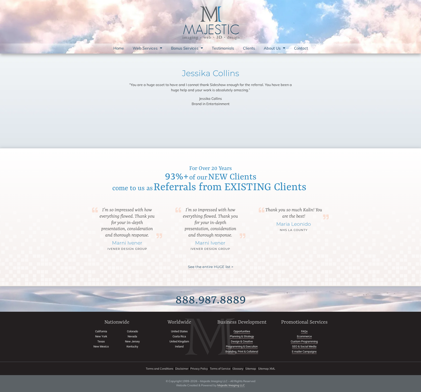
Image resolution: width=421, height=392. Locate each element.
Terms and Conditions (159, 368)
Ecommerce (304, 336)
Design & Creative (242, 341)
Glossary (237, 368)
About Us (272, 48)
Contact (301, 48)
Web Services (145, 48)
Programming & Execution (242, 346)
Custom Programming (304, 341)
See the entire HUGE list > (210, 266)
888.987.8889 (210, 300)
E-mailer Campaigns (304, 351)
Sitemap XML (266, 368)
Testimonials (223, 48)
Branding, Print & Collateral (241, 351)
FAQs (304, 331)
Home (118, 48)
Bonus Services (184, 48)
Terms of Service (220, 368)
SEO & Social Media (304, 346)
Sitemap (250, 368)
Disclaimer (181, 368)
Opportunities (242, 331)
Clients (249, 48)
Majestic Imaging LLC (231, 385)
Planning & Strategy (242, 336)
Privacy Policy (199, 368)
